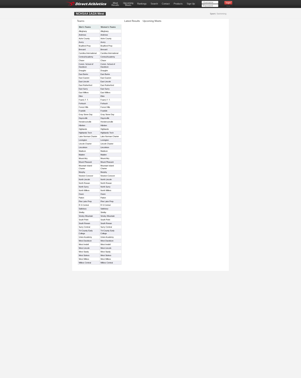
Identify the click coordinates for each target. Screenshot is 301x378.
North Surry (84, 187)
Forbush (82, 103)
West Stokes (84, 255)
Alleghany (83, 31)
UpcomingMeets (128, 4)
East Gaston (84, 78)
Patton (81, 198)
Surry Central (84, 227)
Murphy (82, 172)
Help (228, 6)
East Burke (83, 74)
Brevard (82, 49)
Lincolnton (83, 147)
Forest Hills (83, 107)
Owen (81, 194)
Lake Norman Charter (88, 136)
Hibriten (82, 125)
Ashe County (84, 38)
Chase (81, 60)
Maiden (82, 155)
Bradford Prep (85, 46)
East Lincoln (84, 81)
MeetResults (115, 4)
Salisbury (83, 209)
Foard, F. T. (83, 100)
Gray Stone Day (85, 114)
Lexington (83, 140)
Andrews (82, 35)
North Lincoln (84, 179)
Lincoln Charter (85, 144)
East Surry (83, 89)
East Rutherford (85, 85)
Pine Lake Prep (85, 201)
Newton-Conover (86, 176)
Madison (82, 151)
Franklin (82, 111)
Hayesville (83, 118)
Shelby (81, 212)
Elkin (81, 96)
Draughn (82, 71)
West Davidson (85, 241)
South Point (83, 220)
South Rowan (84, 223)
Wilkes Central (85, 263)
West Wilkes (84, 259)
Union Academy (85, 237)
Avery (81, 42)
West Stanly (84, 252)
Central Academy (86, 57)
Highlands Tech (85, 133)
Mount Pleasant (85, 162)
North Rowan (84, 183)
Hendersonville (85, 122)
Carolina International (88, 53)
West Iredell (84, 244)
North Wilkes (84, 190)
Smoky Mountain (86, 216)
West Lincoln (84, 248)
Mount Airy (83, 158)
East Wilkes (84, 92)
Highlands (83, 129)
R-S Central (84, 205)
